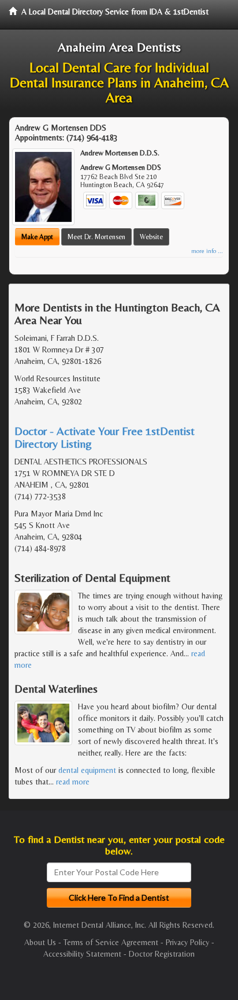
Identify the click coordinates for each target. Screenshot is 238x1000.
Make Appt (37, 237)
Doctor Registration (162, 953)
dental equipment (87, 770)
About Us (40, 942)
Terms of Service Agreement (111, 942)
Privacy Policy (187, 942)
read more (73, 781)
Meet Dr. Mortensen (96, 237)
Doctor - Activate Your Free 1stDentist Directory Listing (104, 437)
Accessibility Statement (82, 953)
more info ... (207, 251)
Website (151, 237)
